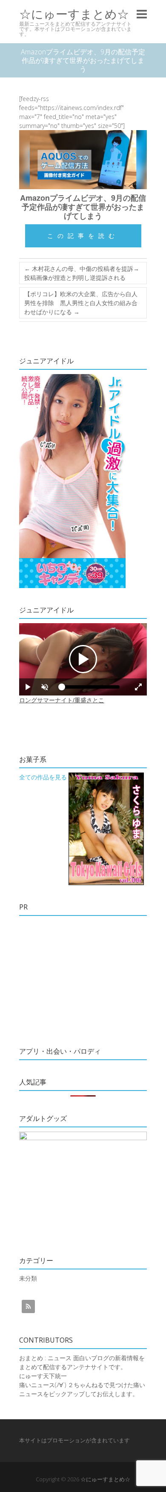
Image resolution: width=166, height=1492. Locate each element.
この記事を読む (83, 236)
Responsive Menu (142, 13)
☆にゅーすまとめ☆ (74, 13)
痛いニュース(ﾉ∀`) (42, 1385)
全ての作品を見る (43, 777)
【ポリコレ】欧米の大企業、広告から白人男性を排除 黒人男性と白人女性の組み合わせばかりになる (80, 303)
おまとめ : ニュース (45, 1358)
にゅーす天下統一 (43, 1376)
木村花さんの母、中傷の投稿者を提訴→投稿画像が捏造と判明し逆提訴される (81, 273)
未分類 (28, 1278)
